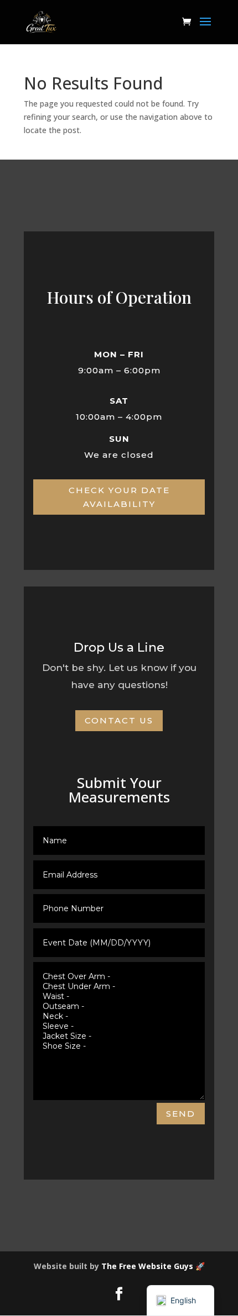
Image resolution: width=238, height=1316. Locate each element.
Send (180, 1113)
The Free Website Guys (147, 1266)
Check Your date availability (119, 497)
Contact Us (119, 720)
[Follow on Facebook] (119, 1294)
